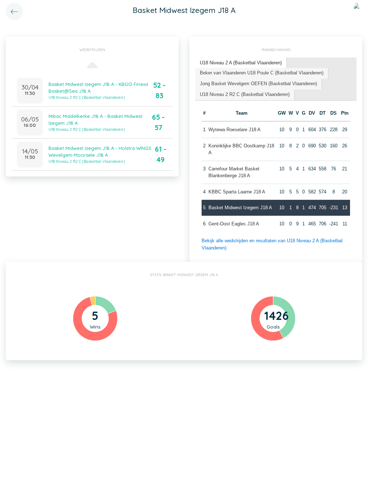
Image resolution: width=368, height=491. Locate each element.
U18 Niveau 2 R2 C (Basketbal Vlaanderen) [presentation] (245, 94)
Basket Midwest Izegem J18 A (240, 207)
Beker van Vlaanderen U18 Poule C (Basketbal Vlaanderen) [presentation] (261, 72)
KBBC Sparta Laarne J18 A (236, 191)
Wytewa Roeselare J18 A (234, 129)
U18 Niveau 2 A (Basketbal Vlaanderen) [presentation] (241, 62)
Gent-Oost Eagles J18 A (233, 223)
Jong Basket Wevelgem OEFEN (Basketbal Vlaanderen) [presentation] (258, 83)
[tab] (241, 63)
